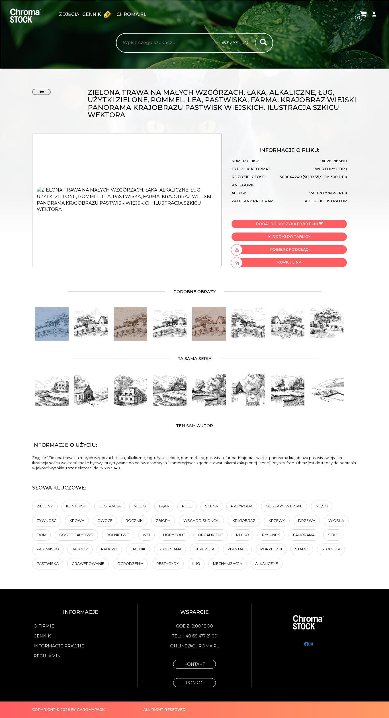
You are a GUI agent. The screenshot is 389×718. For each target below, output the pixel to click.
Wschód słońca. (201, 521)
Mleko (242, 535)
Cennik (92, 14)
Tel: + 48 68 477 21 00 (194, 636)
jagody (80, 549)
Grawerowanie (88, 563)
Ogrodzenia (130, 563)
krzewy (277, 521)
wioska (336, 521)
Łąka (164, 506)
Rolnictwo (118, 535)
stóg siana (170, 549)
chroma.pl (131, 14)
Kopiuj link (289, 262)
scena (211, 506)
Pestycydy (167, 563)
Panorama (304, 535)
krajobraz (243, 521)
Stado (301, 549)
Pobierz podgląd (289, 249)
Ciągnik (138, 549)
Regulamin (47, 656)
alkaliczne (266, 563)
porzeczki (271, 549)
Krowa (76, 521)
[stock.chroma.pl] (31, 16)
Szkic (333, 535)
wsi (146, 535)
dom (41, 535)
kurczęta (204, 549)
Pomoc (195, 682)
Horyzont (174, 535)
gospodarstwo (76, 535)
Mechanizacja (227, 563)
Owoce (104, 521)
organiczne (210, 535)
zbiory (163, 521)
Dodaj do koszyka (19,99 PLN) (287, 224)
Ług (196, 563)
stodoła (331, 549)
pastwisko (48, 549)
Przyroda (242, 506)
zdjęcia (69, 14)
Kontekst (76, 506)
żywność (46, 521)
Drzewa (306, 521)
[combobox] (236, 43)
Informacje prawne (59, 646)
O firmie (44, 626)
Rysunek (271, 535)
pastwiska (48, 563)
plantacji (237, 549)
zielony (45, 506)
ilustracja (110, 506)
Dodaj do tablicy (290, 236)
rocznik (134, 521)
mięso (322, 506)
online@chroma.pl (194, 646)
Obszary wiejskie (284, 506)
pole (187, 506)
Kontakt (194, 664)
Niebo (140, 506)
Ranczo (109, 549)
